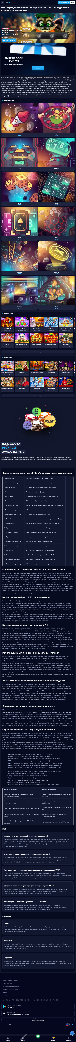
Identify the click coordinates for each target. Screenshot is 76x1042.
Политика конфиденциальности (11, 986)
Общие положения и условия (10, 980)
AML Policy (5, 992)
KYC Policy (5, 995)
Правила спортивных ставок (10, 989)
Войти (72, 2)
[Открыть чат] (72, 1033)
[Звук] (72, 1025)
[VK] (7, 1025)
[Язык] (68, 1024)
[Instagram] (3, 1025)
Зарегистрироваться (64, 2)
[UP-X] (7, 2)
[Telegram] (10, 1025)
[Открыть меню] (2, 2)
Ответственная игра (8, 983)
